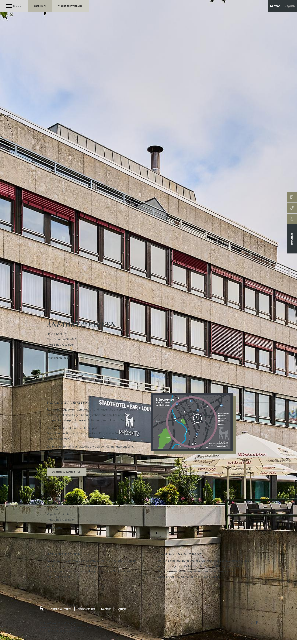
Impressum (45, 623)
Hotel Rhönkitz (44, 609)
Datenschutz (65, 623)
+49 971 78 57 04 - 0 (60, 352)
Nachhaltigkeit (86, 608)
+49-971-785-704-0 (56, 631)
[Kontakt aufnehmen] (292, 197)
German (275, 6)
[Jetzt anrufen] (292, 208)
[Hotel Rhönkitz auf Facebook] (257, 622)
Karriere (121, 608)
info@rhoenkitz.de (58, 358)
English (290, 6)
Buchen (40, 6)
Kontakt (106, 608)
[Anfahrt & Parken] (292, 218)
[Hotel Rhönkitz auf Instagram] (251, 622)
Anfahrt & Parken (60, 608)
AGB (54, 623)
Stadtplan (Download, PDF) (67, 472)
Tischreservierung (70, 6)
